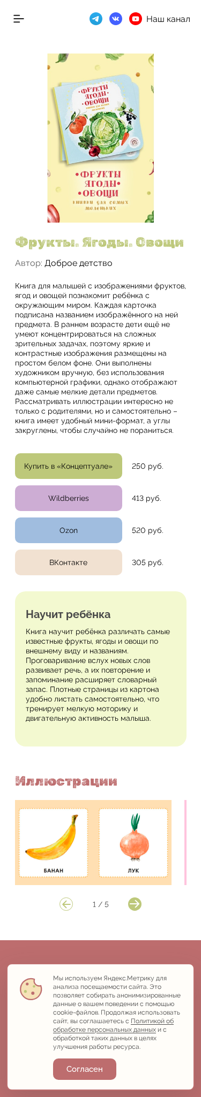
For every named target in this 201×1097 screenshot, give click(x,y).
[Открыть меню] (19, 19)
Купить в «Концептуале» (68, 466)
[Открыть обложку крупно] (100, 138)
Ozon (68, 530)
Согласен (84, 1069)
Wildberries (68, 498)
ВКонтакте (68, 562)
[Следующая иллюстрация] (135, 904)
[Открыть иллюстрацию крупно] (93, 842)
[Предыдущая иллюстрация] (66, 904)
